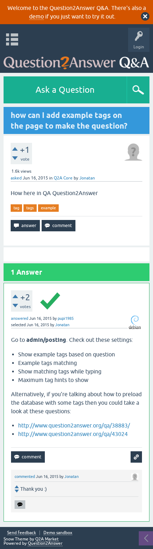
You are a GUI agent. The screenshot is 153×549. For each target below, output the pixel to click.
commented (25, 476)
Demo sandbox (57, 533)
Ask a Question (65, 90)
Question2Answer (45, 543)
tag (16, 208)
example (48, 208)
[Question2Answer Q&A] (76, 60)
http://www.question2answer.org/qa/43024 (73, 434)
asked (16, 178)
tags (30, 208)
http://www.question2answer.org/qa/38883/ (74, 425)
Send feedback (21, 533)
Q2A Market (47, 539)
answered (19, 318)
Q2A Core (63, 178)
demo (36, 16)
